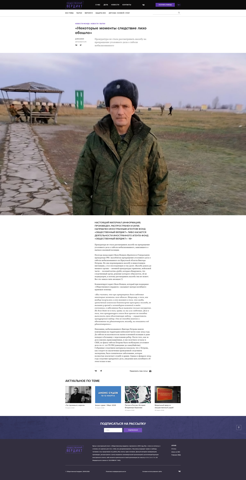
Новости (115, 5)
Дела (106, 5)
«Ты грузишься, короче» (75, 405)
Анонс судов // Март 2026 (105, 405)
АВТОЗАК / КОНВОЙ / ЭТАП (119, 13)
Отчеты (173, 449)
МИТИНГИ (89, 13)
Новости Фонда (82, 24)
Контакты (126, 5)
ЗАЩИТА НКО (100, 13)
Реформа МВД (176, 455)
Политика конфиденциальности (116, 471)
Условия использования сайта (152, 471)
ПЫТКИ (79, 13)
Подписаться (133, 430)
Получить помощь (165, 5)
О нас (97, 5)
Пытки (102, 24)
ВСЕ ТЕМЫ (69, 13)
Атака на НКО (175, 452)
